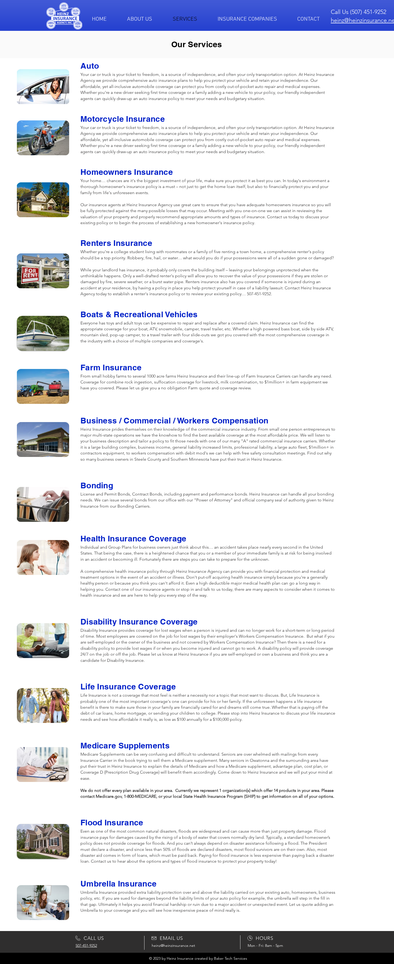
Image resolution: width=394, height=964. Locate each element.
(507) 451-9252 (368, 12)
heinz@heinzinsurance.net (173, 945)
